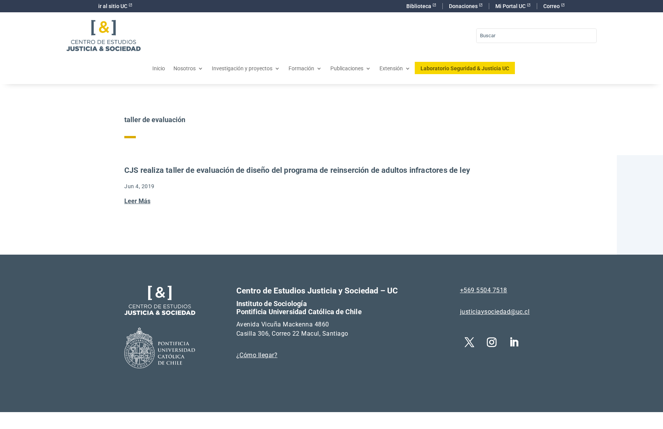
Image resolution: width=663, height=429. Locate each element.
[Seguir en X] (469, 342)
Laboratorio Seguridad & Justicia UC (465, 68)
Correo (552, 6)
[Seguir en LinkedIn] (514, 342)
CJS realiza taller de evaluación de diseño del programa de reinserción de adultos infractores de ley (297, 170)
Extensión (391, 68)
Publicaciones (346, 68)
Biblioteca (419, 6)
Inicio (158, 68)
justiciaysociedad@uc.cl (495, 311)
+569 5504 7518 (483, 290)
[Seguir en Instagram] (491, 342)
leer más (137, 201)
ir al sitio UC (113, 6)
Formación (301, 68)
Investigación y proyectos (242, 68)
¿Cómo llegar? (257, 355)
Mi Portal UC (511, 6)
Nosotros (184, 68)
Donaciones (464, 6)
